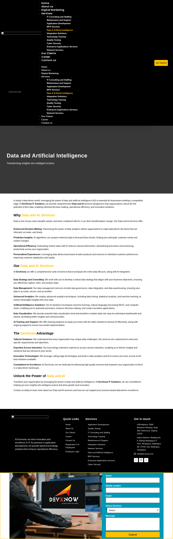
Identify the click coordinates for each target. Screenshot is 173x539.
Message (110, 516)
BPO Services (53, 26)
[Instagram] (136, 460)
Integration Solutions (57, 33)
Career (44, 119)
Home (44, 67)
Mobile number (113, 486)
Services (46, 13)
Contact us (48, 60)
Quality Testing (54, 40)
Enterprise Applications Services (62, 46)
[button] (95, 63)
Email (108, 496)
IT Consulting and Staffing (59, 17)
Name (109, 476)
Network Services (55, 113)
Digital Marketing (52, 10)
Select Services (114, 506)
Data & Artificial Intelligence (60, 30)
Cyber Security (54, 43)
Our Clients (47, 116)
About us (46, 70)
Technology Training (56, 37)
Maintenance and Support (59, 20)
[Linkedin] (141, 460)
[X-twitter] (146, 460)
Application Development (59, 23)
